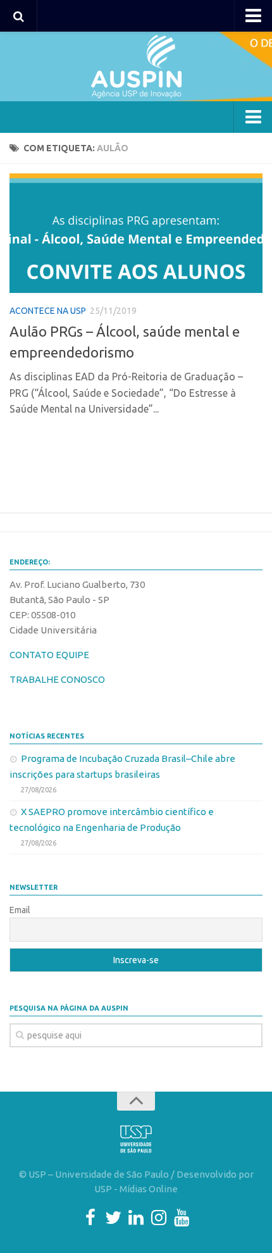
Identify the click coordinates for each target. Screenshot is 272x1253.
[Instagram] (159, 1217)
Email (19, 910)
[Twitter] (113, 1217)
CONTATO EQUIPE (49, 654)
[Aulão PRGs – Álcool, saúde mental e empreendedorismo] (136, 233)
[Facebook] (90, 1217)
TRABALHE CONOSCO (57, 679)
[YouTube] (181, 1217)
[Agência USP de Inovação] (136, 66)
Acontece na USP (47, 311)
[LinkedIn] (136, 1217)
